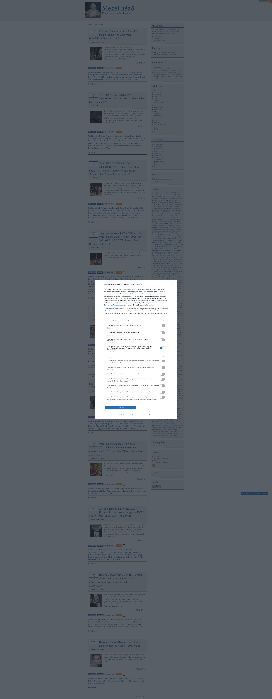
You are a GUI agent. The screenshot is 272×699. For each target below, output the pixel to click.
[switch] (162, 325)
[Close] (173, 284)
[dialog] (136, 349)
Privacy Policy (148, 415)
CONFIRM (121, 407)
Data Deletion (124, 415)
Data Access (136, 415)
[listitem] (136, 321)
